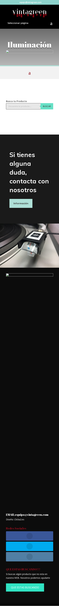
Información (21, 203)
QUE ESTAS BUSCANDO (25, 587)
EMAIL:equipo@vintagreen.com (27, 515)
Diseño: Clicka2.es (15, 519)
